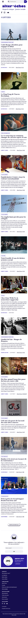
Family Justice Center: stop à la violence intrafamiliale (13, 178)
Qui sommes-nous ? (6, 573)
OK (25, 1)
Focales (3, 585)
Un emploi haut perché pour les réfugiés (13, 218)
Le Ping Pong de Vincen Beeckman (10, 95)
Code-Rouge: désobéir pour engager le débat (12, 45)
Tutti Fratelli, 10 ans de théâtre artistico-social (13, 259)
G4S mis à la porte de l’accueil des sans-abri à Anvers (12, 421)
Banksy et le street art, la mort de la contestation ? (14, 460)
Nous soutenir (5, 599)
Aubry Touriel (4, 150)
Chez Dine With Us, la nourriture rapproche (9, 299)
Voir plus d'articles (14, 524)
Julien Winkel (4, 516)
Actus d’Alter (4, 579)
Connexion (4, 606)
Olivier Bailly (4, 472)
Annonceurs (4, 597)
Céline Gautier (4, 352)
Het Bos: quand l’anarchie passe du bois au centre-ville (13, 380)
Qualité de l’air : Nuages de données (11, 340)
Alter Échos (4, 67)
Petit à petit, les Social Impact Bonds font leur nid (12, 499)
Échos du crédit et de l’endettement (9, 587)
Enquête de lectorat (6, 608)
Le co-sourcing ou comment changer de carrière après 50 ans (14, 136)
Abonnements (5, 593)
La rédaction (4, 575)
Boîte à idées (4, 577)
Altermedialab (5, 589)
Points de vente (5, 595)
